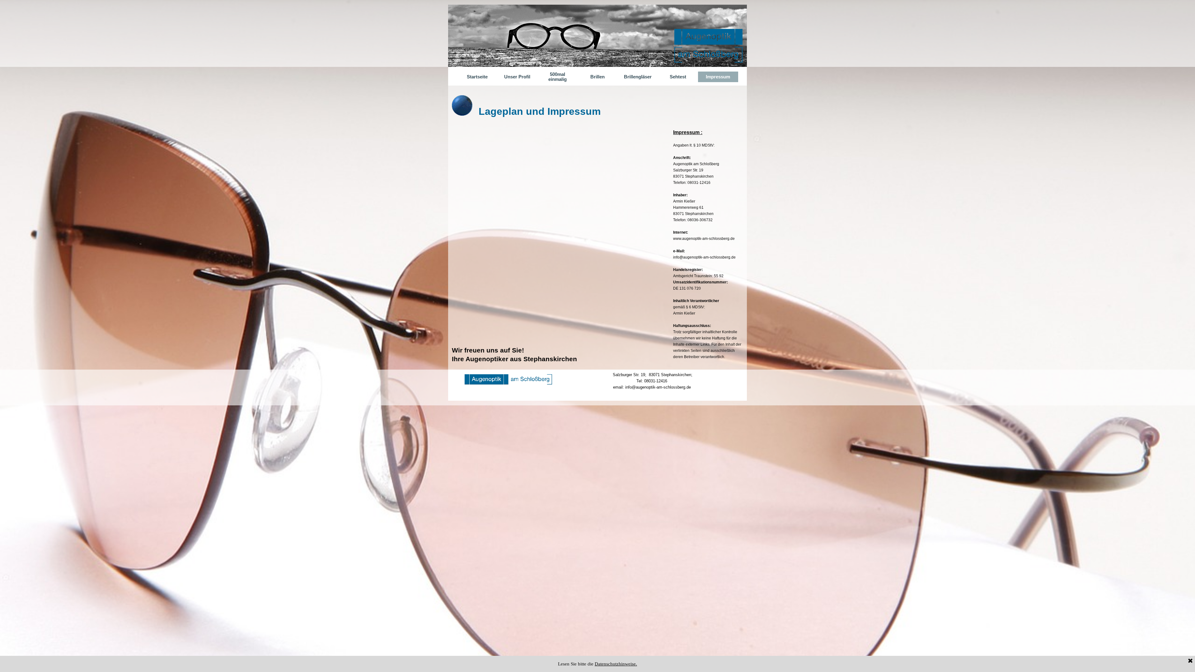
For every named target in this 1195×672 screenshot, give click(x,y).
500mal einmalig (557, 77)
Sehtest (678, 76)
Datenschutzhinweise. (616, 663)
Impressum (718, 76)
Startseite (477, 76)
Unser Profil (517, 76)
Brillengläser (638, 76)
